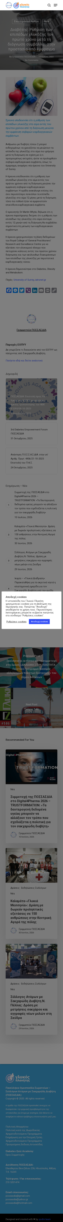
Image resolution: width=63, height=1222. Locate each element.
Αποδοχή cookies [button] (39, 621)
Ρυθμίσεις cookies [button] (16, 621)
